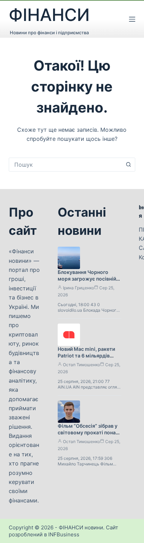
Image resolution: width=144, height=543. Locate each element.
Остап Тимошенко (81, 364)
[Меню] (132, 19)
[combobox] (65, 165)
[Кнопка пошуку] (128, 164)
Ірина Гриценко (78, 287)
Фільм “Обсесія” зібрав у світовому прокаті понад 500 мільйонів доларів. (88, 432)
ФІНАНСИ (49, 15)
